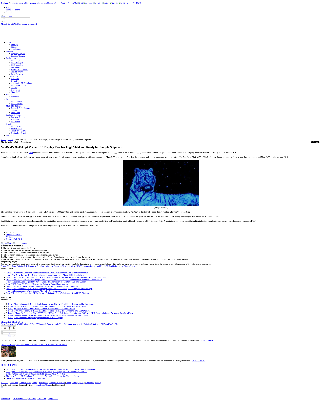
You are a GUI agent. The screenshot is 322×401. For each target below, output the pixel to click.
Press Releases (17, 74)
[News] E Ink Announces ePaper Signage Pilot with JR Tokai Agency (34, 291)
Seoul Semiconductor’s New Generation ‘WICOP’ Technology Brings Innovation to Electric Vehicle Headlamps (50, 369)
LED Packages (17, 63)
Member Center (60, 3)
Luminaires (15, 67)
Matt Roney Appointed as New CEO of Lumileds (26, 378)
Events (8, 124)
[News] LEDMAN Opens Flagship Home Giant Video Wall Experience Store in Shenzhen (42, 286)
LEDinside (41, 398)
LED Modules (17, 65)
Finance (14, 47)
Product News (11, 58)
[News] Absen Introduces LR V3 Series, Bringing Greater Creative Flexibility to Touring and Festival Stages (49, 289)
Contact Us (72, 3)
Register (4, 3)
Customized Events (18, 133)
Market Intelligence (13, 106)
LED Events (16, 126)
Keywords (89, 383)
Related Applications (19, 69)
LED (31, 153)
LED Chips (15, 60)
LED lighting (16, 24)
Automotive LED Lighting (21, 83)
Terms (68, 383)
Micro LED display (14, 234)
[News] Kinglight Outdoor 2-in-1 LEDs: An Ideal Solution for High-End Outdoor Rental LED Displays (47, 293)
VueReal (9, 237)
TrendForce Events (18, 131)
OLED (14, 88)
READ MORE (207, 340)
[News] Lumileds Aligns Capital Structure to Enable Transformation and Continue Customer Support (46, 282)
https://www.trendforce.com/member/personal (30, 3)
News (8, 42)
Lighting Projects (18, 54)
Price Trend (15, 113)
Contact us (14, 383)
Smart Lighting (17, 72)
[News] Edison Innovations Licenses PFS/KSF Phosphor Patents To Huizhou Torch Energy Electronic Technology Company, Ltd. (58, 277)
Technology (10, 99)
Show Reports (16, 128)
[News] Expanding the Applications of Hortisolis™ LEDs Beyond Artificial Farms (34, 345)
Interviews (15, 97)
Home (8, 7)
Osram (24, 24)
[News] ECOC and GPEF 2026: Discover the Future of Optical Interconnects (37, 284)
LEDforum (15, 122)
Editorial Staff (25, 383)
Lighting (9, 51)
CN (133, 3)
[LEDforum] (161, 37)
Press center (43, 383)
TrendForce (5, 398)
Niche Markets (12, 76)
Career (34, 383)
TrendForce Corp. (43, 385)
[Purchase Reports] (161, 27)
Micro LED (5, 24)
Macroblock (32, 24)
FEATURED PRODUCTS (12, 322)
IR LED (14, 81)
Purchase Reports (13, 10)
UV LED (15, 79)
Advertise (10, 12)
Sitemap (98, 383)
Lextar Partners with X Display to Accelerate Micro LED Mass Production (35, 374)
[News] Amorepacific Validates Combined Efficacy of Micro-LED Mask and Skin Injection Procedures (47, 273)
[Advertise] (161, 30)
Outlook (14, 110)
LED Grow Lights (18, 85)
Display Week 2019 (14, 239)
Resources (10, 135)
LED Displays (17, 103)
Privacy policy (78, 383)
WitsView (32, 398)
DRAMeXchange (20, 398)
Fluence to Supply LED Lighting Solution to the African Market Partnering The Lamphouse (42, 376)
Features (9, 94)
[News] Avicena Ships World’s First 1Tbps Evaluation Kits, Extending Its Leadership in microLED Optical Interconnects (54, 279)
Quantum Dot (16, 90)
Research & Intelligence (20, 108)
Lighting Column (18, 56)
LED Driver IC (17, 101)
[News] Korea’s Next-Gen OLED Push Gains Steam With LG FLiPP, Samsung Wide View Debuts (47, 306)
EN (140, 3)
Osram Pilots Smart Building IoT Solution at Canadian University (27, 266)
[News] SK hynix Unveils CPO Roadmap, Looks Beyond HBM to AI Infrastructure (41, 308)
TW (137, 3)
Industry (14, 44)
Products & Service (13, 115)
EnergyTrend (53, 398)
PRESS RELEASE (9, 365)
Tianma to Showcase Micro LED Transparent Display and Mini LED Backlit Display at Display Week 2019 (96, 266)
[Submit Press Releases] (161, 34)
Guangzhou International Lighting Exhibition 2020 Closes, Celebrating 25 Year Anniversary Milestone (46, 371)
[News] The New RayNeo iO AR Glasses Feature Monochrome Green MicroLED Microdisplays (45, 275)
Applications (16, 49)
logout (50, 3)
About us (4, 383)
